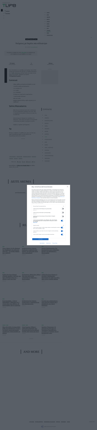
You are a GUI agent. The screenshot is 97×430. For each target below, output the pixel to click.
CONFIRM (40, 239)
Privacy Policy (54, 243)
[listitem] (48, 206)
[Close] (68, 187)
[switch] (62, 208)
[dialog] (48, 215)
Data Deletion (42, 243)
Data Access (48, 243)
